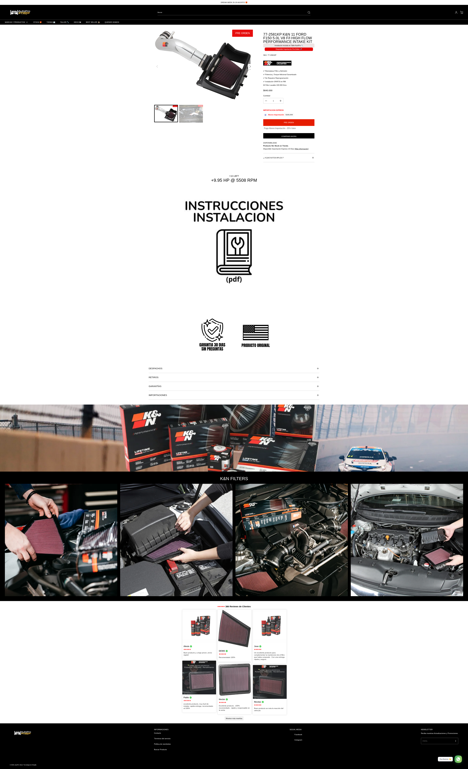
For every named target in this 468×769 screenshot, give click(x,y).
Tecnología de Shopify (29, 765)
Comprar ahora (288, 136)
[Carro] (460, 12)
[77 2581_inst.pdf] (234, 249)
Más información (301, 149)
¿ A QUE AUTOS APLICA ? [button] (273, 158)
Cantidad (266, 96)
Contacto (157, 733)
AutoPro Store (19, 765)
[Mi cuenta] (455, 12)
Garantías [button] (155, 386)
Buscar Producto (160, 749)
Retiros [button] (153, 377)
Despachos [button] (155, 368)
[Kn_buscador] (288, 63)
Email (425, 741)
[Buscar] (307, 12)
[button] (250, 66)
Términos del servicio (162, 739)
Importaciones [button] (158, 395)
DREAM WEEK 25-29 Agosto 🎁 (234, 2)
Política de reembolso (162, 744)
